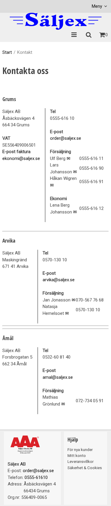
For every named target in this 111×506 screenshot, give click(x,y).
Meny (97, 6)
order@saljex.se (65, 138)
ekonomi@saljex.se (21, 158)
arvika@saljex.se (59, 279)
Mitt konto (76, 455)
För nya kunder (80, 449)
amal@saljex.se (58, 377)
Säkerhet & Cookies (84, 467)
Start (7, 52)
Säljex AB (17, 464)
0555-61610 (36, 477)
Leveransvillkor (80, 461)
